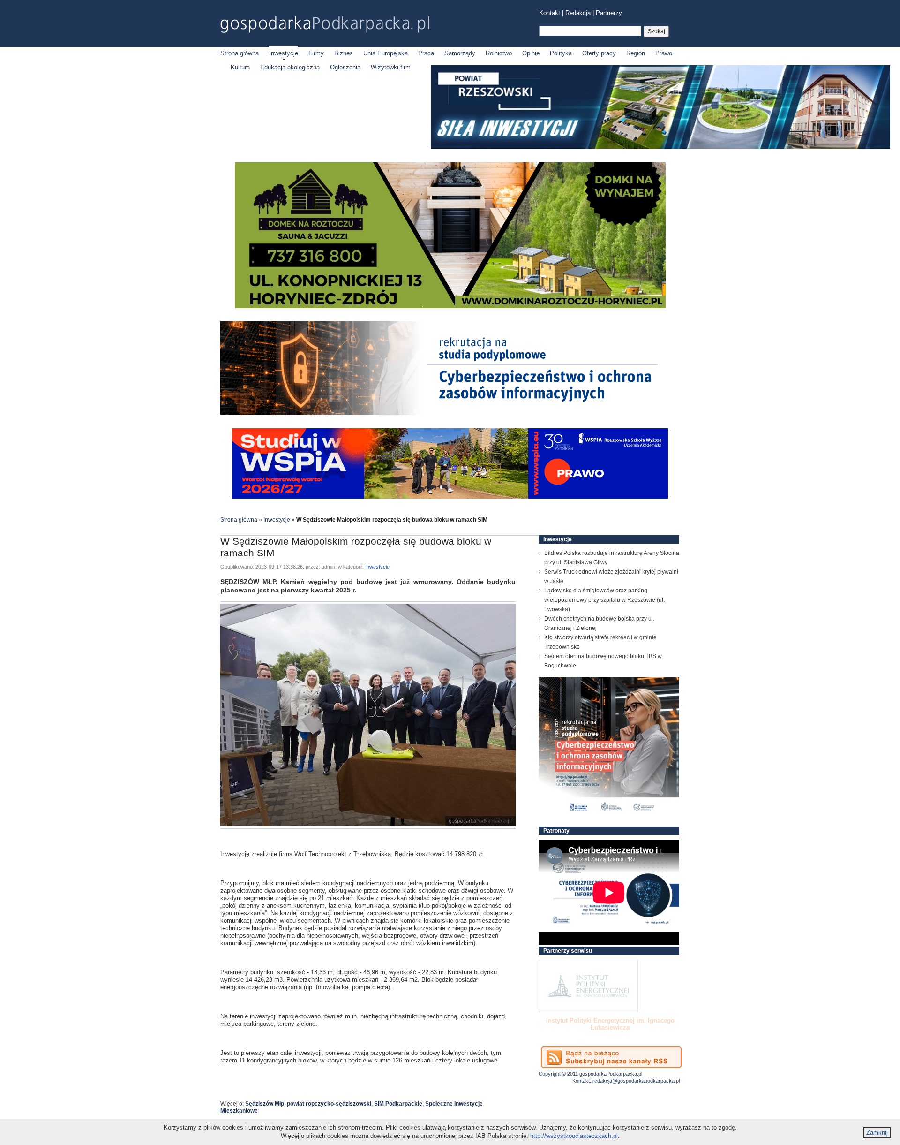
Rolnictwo (499, 53)
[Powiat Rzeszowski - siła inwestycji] (660, 147)
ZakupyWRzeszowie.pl (573, 1020)
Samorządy (459, 53)
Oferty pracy (599, 53)
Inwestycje (283, 53)
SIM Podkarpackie (398, 1103)
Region (635, 53)
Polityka (561, 53)
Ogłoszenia (345, 67)
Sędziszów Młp (264, 1103)
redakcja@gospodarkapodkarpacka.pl (636, 1081)
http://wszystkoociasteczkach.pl (574, 1135)
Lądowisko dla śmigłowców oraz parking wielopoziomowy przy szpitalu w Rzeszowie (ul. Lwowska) (604, 600)
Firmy (316, 53)
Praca (426, 53)
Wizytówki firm (391, 67)
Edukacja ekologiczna (290, 67)
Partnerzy (609, 12)
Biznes (343, 53)
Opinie (531, 53)
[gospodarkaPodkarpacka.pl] (324, 24)
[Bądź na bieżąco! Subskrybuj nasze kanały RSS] (611, 1057)
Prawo (663, 53)
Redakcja (578, 12)
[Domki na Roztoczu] (450, 306)
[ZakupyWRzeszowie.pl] (588, 986)
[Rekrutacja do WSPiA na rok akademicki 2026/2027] (450, 496)
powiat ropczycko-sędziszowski (329, 1103)
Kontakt (549, 12)
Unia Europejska (385, 53)
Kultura (240, 67)
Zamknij (877, 1132)
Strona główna (239, 53)
